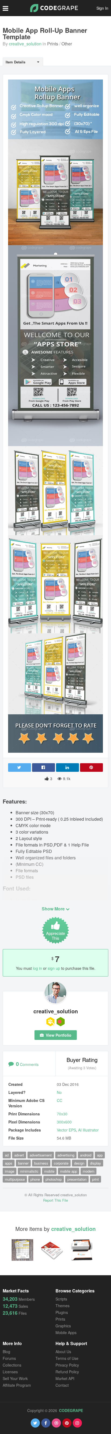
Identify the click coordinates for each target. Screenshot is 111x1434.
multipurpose (15, 1179)
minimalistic (29, 1171)
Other (66, 44)
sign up (54, 968)
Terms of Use (67, 1358)
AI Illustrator (88, 1130)
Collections (12, 1365)
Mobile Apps (66, 1332)
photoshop (54, 1179)
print (95, 1179)
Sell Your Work (15, 1378)
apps (8, 1163)
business (41, 1163)
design (79, 1163)
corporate (61, 1163)
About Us (63, 1351)
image (9, 1171)
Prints (52, 44)
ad (7, 1155)
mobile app (68, 1171)
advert (19, 1155)
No (59, 1092)
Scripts (61, 1299)
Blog (6, 1351)
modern (88, 1171)
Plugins (62, 1312)
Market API (65, 1378)
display (95, 1163)
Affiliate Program (17, 1385)
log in (37, 968)
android (85, 1155)
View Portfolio (58, 1035)
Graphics (63, 1325)
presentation (76, 1179)
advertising (65, 1155)
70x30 (62, 1113)
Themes (63, 1305)
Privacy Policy (67, 1365)
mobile (49, 1171)
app (100, 1155)
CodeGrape (71, 1410)
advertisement (41, 1155)
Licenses (10, 1371)
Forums (9, 1358)
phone (35, 1179)
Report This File (55, 1200)
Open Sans (26, 899)
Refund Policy (67, 1371)
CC (59, 1100)
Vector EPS (66, 1130)
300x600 (64, 1122)
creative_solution (25, 44)
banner (23, 1163)
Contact (62, 1385)
